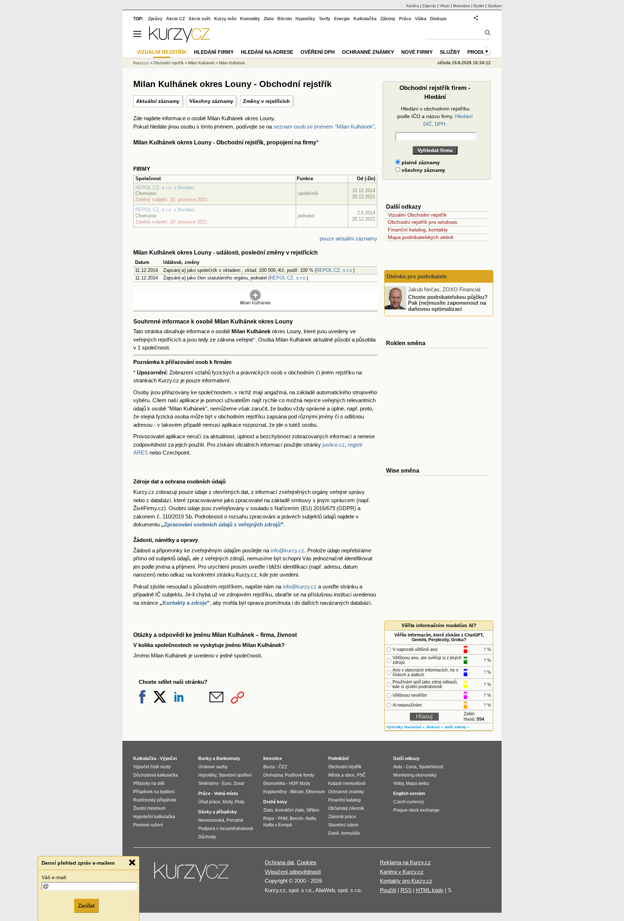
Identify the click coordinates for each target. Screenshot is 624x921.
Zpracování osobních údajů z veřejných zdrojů (222, 524)
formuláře (350, 833)
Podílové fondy (299, 775)
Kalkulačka (365, 18)
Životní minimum (149, 808)
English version (409, 793)
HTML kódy (429, 890)
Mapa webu (417, 783)
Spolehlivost (431, 766)
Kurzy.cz (141, 63)
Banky (205, 758)
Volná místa (226, 793)
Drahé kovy (275, 801)
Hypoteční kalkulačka (154, 816)
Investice (272, 758)
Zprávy (155, 18)
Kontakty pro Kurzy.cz (406, 881)
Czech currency (408, 801)
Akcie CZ (175, 18)
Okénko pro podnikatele (416, 276)
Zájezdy (429, 6)
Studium (495, 6)
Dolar (239, 783)
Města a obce (341, 775)
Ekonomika (274, 783)
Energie (342, 18)
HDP (293, 783)
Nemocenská (211, 820)
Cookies (306, 862)
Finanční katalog (344, 800)
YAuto (444, 6)
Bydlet (478, 6)
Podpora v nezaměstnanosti (225, 828)
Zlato (269, 18)
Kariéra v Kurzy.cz (402, 872)
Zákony (387, 18)
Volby (398, 783)
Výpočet (168, 758)
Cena (411, 766)
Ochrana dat (279, 862)
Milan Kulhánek (201, 63)
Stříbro (312, 810)
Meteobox (461, 6)
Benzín (296, 818)
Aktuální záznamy (157, 101)
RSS (406, 890)
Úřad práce (209, 801)
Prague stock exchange (416, 810)
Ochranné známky (368, 52)
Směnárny (208, 783)
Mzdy (227, 801)
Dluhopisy (273, 775)
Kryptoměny (275, 791)
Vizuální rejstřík (162, 52)
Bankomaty (228, 758)
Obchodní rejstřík (168, 63)
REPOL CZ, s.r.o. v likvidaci (165, 187)
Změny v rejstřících (266, 101)
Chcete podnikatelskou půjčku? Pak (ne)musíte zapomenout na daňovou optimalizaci (448, 303)
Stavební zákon (343, 824)
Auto (397, 766)
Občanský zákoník (346, 808)
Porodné (234, 820)
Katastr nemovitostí (346, 783)
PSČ (361, 775)
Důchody (207, 836)
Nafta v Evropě (277, 824)
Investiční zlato (289, 810)
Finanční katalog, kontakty (418, 230)
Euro (226, 783)
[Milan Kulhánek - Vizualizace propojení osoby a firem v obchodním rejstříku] (255, 303)
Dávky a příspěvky (217, 811)
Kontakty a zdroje (184, 603)
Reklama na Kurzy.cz (405, 862)
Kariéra (412, 6)
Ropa (268, 818)
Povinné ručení (148, 824)
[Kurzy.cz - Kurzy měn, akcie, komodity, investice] (179, 40)
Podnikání (338, 758)
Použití (388, 890)
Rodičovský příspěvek (154, 800)
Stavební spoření (235, 775)
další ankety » (457, 727)
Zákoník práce (342, 816)
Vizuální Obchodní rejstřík (417, 215)
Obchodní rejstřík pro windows (422, 222)
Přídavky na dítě (149, 783)
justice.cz (333, 445)
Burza (269, 766)
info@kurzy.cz (287, 550)
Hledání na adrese (267, 52)
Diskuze (438, 18)
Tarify (324, 18)
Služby (450, 52)
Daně (333, 833)
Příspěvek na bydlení (153, 791)
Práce (405, 18)
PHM (282, 818)
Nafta (311, 818)
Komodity (250, 18)
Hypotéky (305, 18)
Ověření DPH (317, 52)
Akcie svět (199, 18)
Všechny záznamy (211, 101)
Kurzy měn (225, 18)
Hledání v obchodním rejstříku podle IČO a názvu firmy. (435, 116)
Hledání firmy (214, 52)
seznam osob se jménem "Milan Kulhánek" (323, 126)
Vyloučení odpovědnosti (293, 872)
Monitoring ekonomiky (415, 775)
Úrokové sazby (213, 766)
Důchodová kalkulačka (155, 775)
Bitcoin (284, 18)
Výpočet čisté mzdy (152, 766)
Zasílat (86, 905)
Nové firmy (417, 52)
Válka (420, 18)
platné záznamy (420, 162)
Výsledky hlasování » (405, 727)
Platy (239, 801)
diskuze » (434, 727)
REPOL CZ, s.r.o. (334, 270)
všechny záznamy (422, 170)
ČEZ (282, 766)
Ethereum (315, 791)
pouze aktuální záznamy (348, 238)
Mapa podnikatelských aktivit (420, 237)
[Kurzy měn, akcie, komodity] (192, 874)
